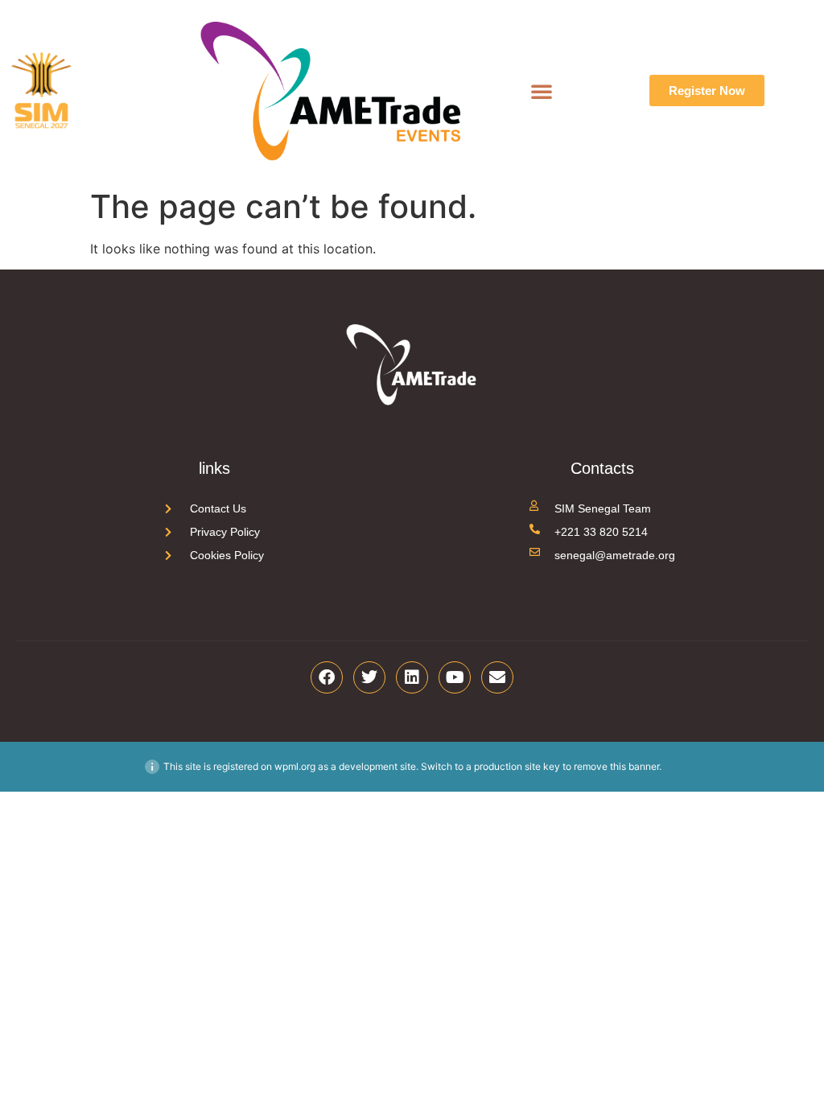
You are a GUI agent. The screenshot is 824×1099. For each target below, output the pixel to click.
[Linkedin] (412, 677)
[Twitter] (369, 677)
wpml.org (294, 766)
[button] (541, 91)
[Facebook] (327, 677)
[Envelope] (497, 677)
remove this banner (616, 766)
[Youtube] (455, 677)
